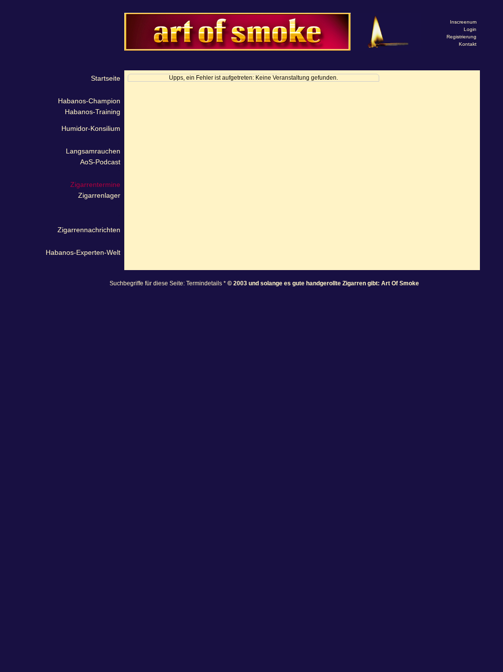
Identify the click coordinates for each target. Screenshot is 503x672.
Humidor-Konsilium (90, 128)
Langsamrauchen (93, 151)
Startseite (105, 78)
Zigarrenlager (99, 195)
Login (470, 29)
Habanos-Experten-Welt (83, 252)
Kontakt (467, 44)
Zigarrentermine (95, 184)
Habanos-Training (92, 112)
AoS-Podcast (100, 162)
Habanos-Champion (89, 101)
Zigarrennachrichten (88, 230)
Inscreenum (463, 22)
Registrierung (461, 36)
